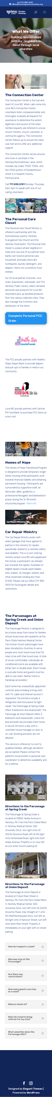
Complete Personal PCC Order (25, 318)
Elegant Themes (32, 1088)
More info (31, 503)
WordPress (33, 1092)
